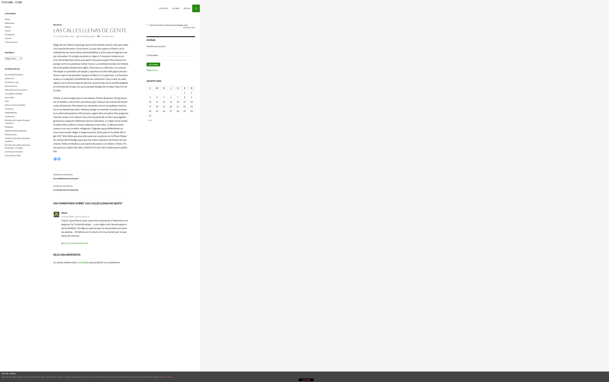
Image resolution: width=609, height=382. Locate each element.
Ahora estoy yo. (11, 86)
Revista (187, 8)
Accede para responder (76, 243)
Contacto (163, 8)
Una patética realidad (13, 93)
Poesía (7, 19)
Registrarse (152, 70)
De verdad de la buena (14, 74)
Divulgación (10, 34)
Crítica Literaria (11, 42)
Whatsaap (9, 127)
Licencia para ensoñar (14, 151)
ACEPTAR (306, 380)
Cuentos (8, 38)
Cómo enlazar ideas (13, 155)
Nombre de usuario (156, 46)
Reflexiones (9, 23)
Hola (7, 101)
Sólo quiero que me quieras (16, 90)
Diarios (8, 30)
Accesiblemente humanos (66, 176)
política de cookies (165, 377)
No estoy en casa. (12, 82)
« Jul (149, 120)
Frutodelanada (87, 36)
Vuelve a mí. (9, 78)
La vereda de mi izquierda (65, 188)
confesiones (10, 116)
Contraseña (152, 55)
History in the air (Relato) (15, 105)
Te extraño (9, 109)
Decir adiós (9, 97)
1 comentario (107, 36)
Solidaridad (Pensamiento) (16, 130)
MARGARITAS (11, 112)
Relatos (57, 25)
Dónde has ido (11, 134)
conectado (83, 262)
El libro (176, 8)
